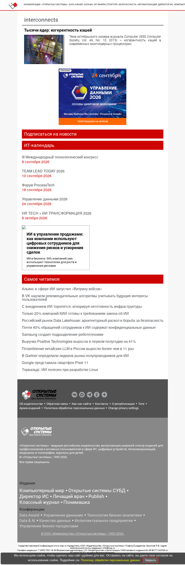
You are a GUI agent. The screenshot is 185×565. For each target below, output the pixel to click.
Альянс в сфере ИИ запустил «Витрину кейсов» (62, 288)
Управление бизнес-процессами (48, 526)
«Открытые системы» (54, 4)
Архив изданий (29, 408)
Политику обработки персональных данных (111, 560)
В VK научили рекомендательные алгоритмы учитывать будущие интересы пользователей (85, 297)
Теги (141, 403)
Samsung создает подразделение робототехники (62, 334)
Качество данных (55, 520)
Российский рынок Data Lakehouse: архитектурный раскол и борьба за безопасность (92, 320)
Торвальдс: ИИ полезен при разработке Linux (60, 369)
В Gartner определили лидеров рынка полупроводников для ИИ (75, 355)
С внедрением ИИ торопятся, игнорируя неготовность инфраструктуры (82, 306)
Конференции (32, 4)
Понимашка (76, 502)
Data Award (29, 515)
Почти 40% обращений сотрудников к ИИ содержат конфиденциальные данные (89, 327)
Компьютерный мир (41, 490)
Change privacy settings (123, 408)
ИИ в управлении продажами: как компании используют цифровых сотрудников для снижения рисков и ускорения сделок (55, 243)
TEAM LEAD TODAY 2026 (43, 171)
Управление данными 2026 (44, 198)
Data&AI (88, 4)
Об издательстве (31, 403)
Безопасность (127, 4)
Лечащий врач (68, 496)
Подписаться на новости (50, 134)
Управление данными (63, 515)
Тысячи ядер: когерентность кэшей (58, 30)
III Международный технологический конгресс (60, 157)
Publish (96, 496)
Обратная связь (57, 403)
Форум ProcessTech (38, 185)
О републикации (123, 403)
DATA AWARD (76, 4)
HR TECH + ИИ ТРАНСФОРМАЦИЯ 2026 (56, 213)
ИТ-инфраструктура (106, 4)
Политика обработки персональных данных (74, 408)
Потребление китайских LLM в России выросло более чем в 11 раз (78, 348)
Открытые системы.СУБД (96, 490)
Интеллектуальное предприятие (104, 520)
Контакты (101, 403)
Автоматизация (147, 4)
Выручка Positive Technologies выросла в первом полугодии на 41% (79, 341)
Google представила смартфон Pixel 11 (55, 362)
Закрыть (150, 560)
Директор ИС (165, 4)
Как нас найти (81, 403)
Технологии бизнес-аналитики (114, 515)
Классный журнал (39, 502)
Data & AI (27, 520)
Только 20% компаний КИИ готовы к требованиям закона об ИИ (75, 313)
